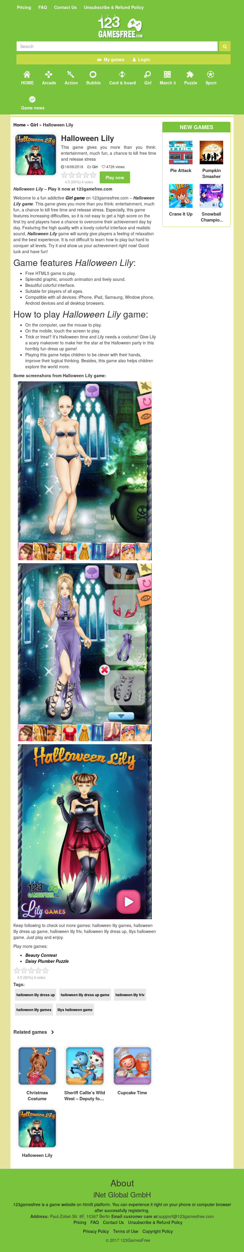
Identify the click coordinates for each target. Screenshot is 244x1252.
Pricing (24, 7)
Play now (115, 177)
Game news (32, 108)
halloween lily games (33, 1009)
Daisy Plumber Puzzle (47, 961)
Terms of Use (125, 1231)
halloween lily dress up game (85, 994)
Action (70, 83)
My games (112, 59)
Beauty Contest (41, 955)
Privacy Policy (96, 1231)
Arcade (48, 83)
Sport (210, 83)
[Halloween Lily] (35, 154)
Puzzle (190, 83)
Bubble (93, 83)
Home (19, 124)
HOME (27, 83)
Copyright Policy (158, 1231)
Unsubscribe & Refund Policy (114, 7)
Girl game (75, 198)
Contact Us (65, 7)
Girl (147, 83)
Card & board (122, 83)
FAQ (42, 7)
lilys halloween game (75, 1009)
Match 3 (167, 83)
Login (143, 59)
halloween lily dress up (35, 994)
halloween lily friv (130, 994)
